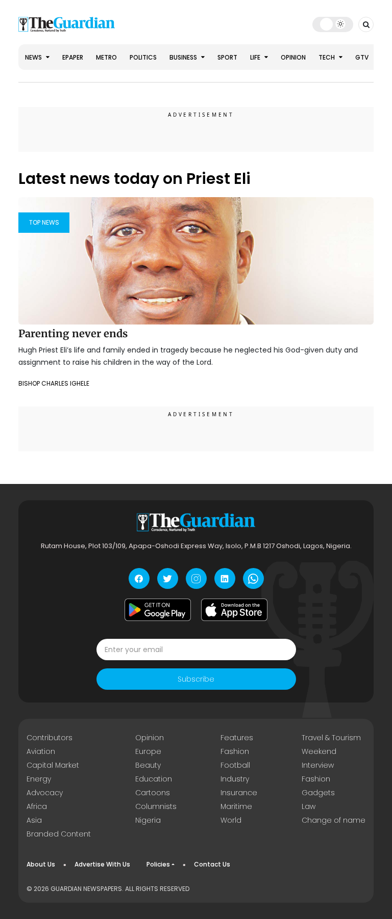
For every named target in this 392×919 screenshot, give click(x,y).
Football (235, 765)
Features (236, 738)
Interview (318, 765)
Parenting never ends (74, 333)
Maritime (236, 806)
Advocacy (45, 793)
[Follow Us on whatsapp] (253, 578)
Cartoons (152, 793)
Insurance (238, 793)
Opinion (293, 57)
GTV (362, 57)
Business (184, 57)
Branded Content (59, 834)
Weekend (319, 751)
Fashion (234, 751)
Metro (106, 57)
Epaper (72, 57)
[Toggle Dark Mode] (333, 24)
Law (308, 806)
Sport (227, 57)
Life (256, 57)
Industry (234, 779)
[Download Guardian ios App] (234, 610)
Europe (148, 751)
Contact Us (212, 864)
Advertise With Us (102, 864)
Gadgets (318, 793)
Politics (143, 57)
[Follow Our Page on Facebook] (139, 578)
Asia (34, 820)
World (230, 820)
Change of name (333, 820)
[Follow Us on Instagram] (196, 578)
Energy (39, 779)
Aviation (41, 751)
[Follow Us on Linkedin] (224, 578)
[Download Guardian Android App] (158, 610)
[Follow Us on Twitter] (167, 578)
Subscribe (196, 679)
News (34, 57)
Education (153, 779)
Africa (37, 806)
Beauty (148, 765)
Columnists (156, 806)
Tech (327, 57)
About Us (41, 864)
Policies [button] (158, 864)
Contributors (49, 738)
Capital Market (53, 765)
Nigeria (148, 820)
